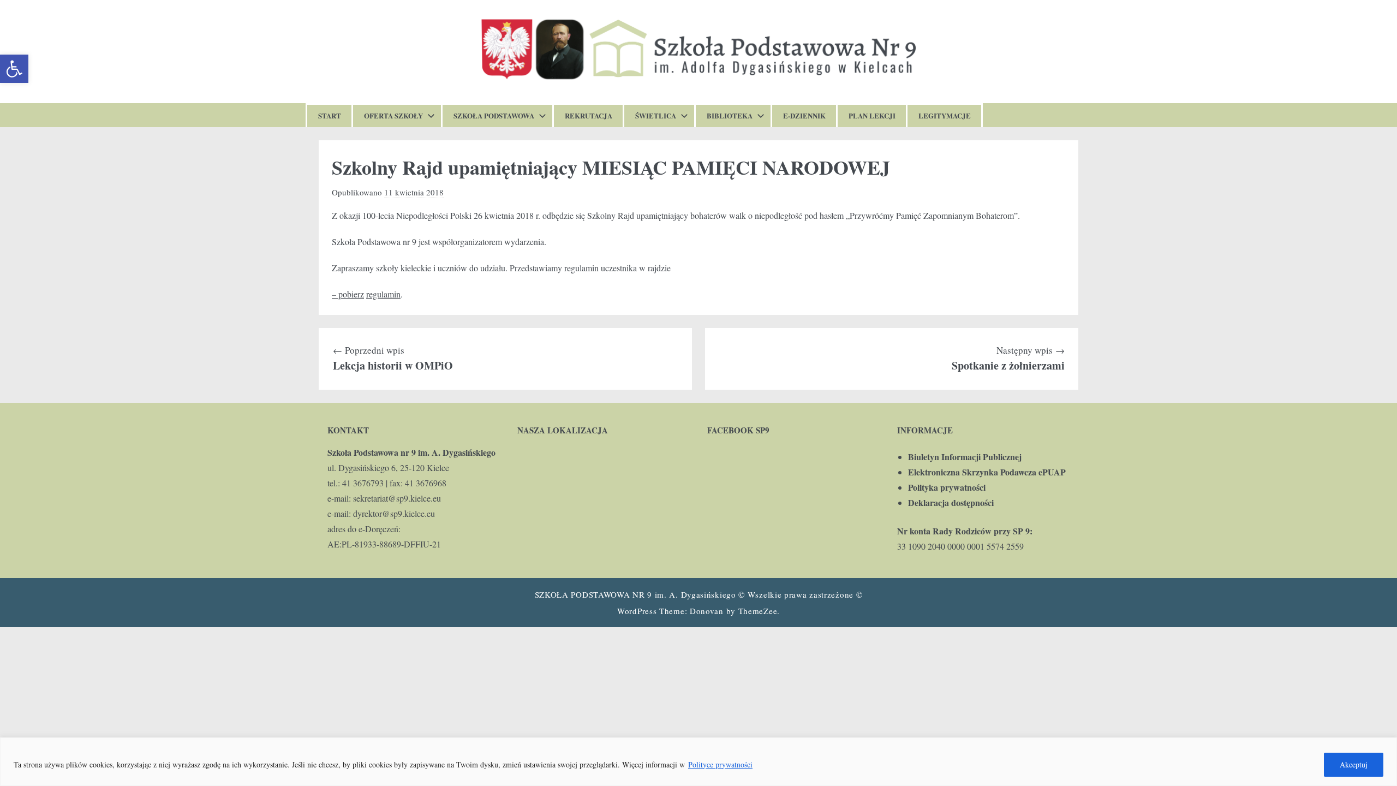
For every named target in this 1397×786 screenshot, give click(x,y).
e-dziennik (804, 115)
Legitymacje (944, 115)
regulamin (383, 294)
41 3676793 (363, 483)
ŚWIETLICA (655, 115)
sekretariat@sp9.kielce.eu (397, 498)
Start (329, 115)
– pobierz (348, 294)
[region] (698, 761)
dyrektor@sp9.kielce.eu (394, 513)
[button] (14, 69)
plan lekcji (872, 115)
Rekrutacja (588, 115)
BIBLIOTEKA (730, 115)
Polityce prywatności (720, 764)
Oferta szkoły (393, 115)
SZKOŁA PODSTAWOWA (493, 115)
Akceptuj (1354, 764)
